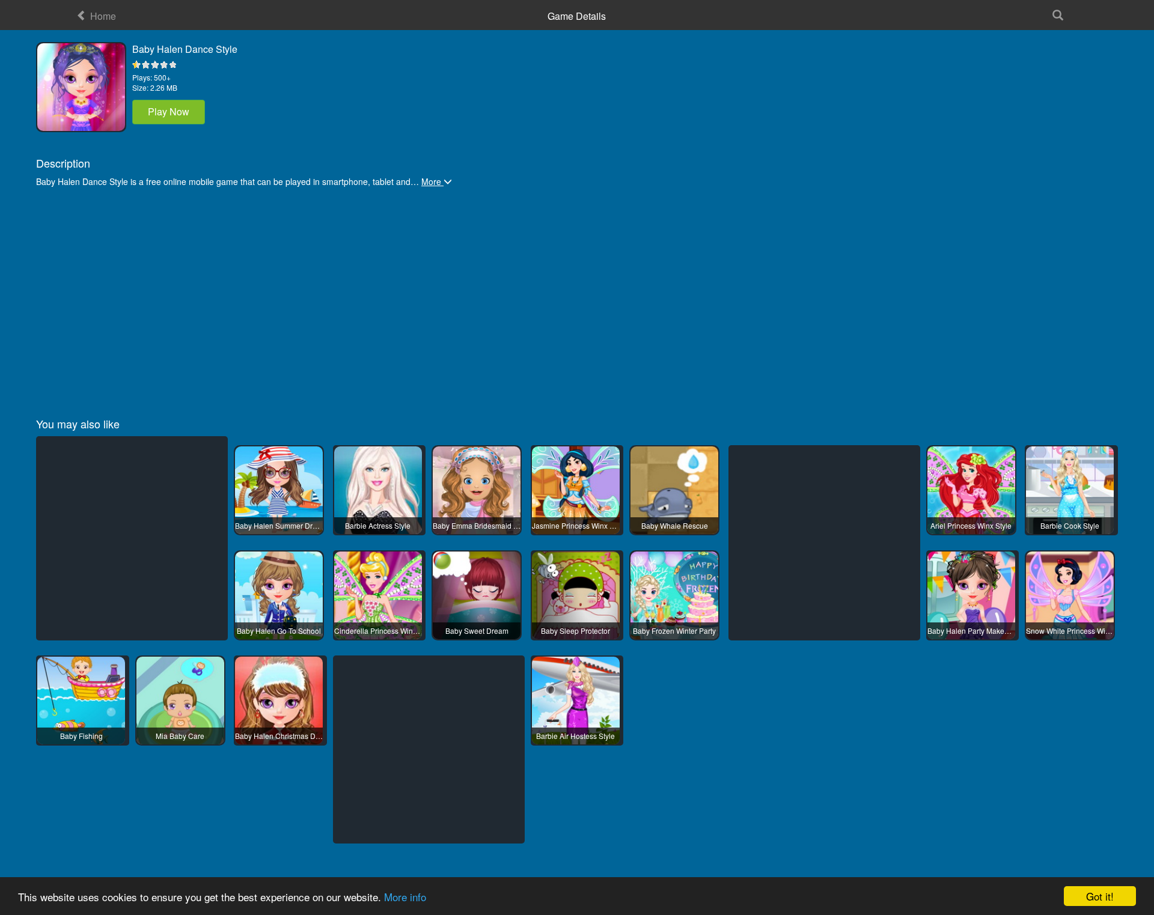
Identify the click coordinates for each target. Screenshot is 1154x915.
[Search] (1058, 15)
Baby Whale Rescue (674, 525)
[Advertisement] (396, 297)
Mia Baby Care (180, 736)
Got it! (1100, 896)
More (432, 181)
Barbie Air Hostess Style (575, 736)
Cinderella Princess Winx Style (378, 630)
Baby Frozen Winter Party (674, 630)
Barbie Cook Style (1069, 525)
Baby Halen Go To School (279, 630)
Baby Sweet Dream (476, 630)
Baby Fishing (81, 736)
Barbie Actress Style (378, 525)
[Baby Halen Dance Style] (81, 87)
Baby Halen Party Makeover (971, 630)
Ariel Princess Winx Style (971, 525)
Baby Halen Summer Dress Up (279, 525)
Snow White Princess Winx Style (1070, 630)
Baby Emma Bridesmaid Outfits (477, 525)
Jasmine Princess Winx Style (576, 525)
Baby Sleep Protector (575, 630)
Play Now (168, 111)
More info (405, 896)
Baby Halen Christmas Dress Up (279, 736)
